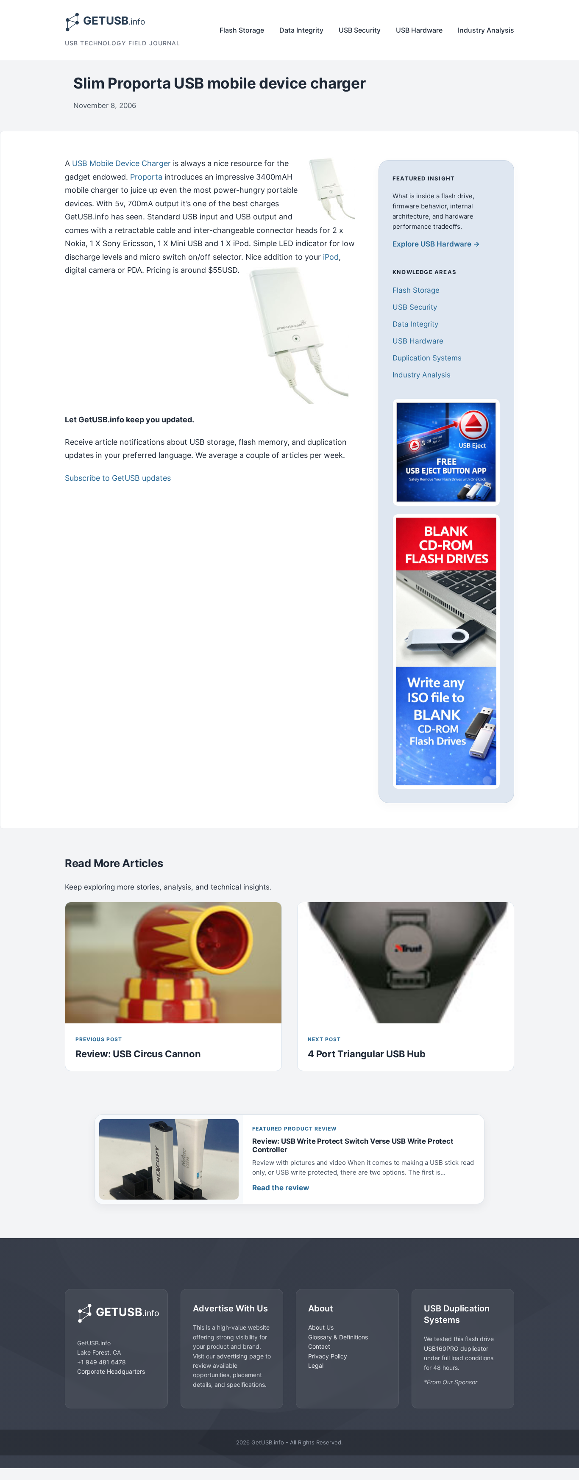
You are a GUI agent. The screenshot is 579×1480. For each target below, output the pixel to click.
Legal (315, 1365)
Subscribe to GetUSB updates (118, 478)
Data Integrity (301, 30)
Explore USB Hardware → (436, 244)
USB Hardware (419, 30)
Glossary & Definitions (338, 1336)
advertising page (240, 1355)
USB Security (360, 30)
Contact (319, 1346)
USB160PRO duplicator (456, 1348)
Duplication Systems (427, 358)
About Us (321, 1327)
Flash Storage (242, 30)
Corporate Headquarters (111, 1371)
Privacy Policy (327, 1355)
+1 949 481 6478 (101, 1361)
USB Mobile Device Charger (121, 163)
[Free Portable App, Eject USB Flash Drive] (446, 452)
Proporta (146, 176)
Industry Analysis (486, 30)
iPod (331, 256)
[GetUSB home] (116, 1313)
